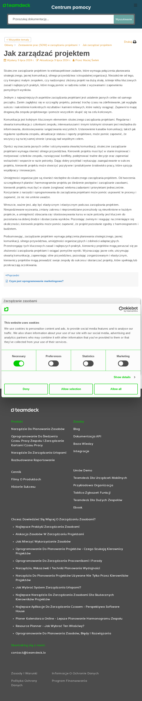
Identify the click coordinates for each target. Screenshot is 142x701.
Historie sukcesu (23, 486)
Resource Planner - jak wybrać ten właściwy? (50, 626)
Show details (122, 377)
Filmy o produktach (26, 479)
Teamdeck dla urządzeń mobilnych (100, 478)
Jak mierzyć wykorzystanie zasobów (43, 541)
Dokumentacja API (87, 436)
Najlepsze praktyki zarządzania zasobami (48, 526)
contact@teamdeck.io (28, 652)
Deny (26, 388)
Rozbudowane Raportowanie (33, 460)
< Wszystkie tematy (17, 39)
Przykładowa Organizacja (93, 485)
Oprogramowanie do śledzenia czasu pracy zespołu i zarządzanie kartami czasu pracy (37, 441)
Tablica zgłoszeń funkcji (92, 492)
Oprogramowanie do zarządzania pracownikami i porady (59, 561)
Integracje (81, 451)
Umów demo (82, 470)
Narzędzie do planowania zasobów (38, 429)
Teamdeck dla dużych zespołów (97, 500)
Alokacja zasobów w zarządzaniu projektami (50, 534)
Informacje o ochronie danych (75, 673)
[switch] (53, 363)
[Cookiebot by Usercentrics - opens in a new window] (121, 309)
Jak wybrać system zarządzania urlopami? (48, 587)
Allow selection (71, 388)
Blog (76, 429)
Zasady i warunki (24, 673)
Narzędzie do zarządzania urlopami (38, 452)
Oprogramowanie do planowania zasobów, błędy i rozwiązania (63, 633)
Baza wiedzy (83, 443)
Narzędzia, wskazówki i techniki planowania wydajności (58, 568)
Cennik (16, 472)
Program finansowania (69, 680)
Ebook (77, 507)
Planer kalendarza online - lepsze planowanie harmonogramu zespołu (69, 618)
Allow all (115, 388)
